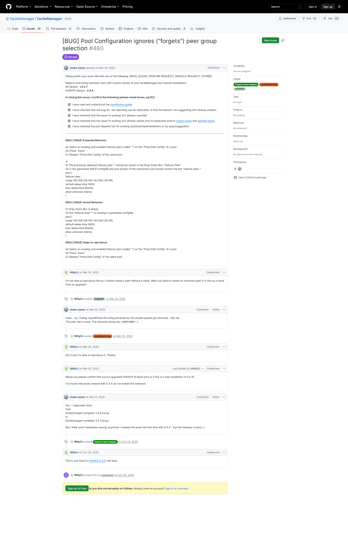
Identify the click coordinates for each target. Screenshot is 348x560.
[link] (77, 299)
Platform (22, 6)
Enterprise (108, 6)
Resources (62, 6)
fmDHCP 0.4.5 (97, 460)
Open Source (85, 6)
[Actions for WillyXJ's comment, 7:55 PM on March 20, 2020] (224, 368)
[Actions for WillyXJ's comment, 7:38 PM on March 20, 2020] (224, 346)
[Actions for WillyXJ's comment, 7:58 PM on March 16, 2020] (224, 272)
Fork (311, 18)
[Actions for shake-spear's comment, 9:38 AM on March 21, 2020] (224, 397)
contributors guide (121, 104)
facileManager (22, 19)
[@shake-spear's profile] (66, 67)
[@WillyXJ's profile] (66, 272)
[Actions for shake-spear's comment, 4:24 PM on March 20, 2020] (224, 309)
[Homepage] (9, 6)
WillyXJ (74, 272)
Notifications (289, 18)
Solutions (41, 6)
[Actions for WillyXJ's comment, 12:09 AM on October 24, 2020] (224, 452)
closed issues (184, 120)
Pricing (127, 6)
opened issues (206, 120)
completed (107, 475)
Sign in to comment (176, 488)
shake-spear (77, 67)
